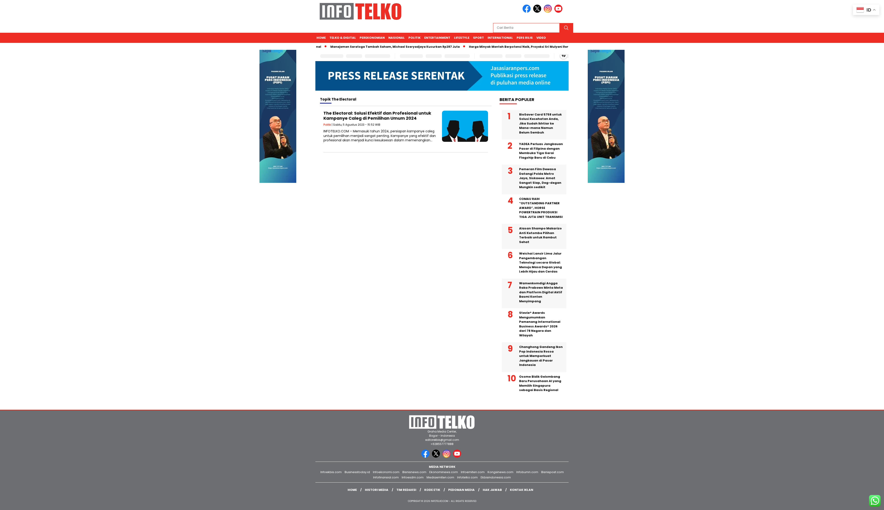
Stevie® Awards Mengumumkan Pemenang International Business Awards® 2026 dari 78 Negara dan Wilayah (539, 324)
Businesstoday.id (357, 472)
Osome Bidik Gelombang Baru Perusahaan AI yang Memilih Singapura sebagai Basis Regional (540, 383)
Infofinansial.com (386, 477)
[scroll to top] (854, 503)
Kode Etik (432, 490)
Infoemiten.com (473, 472)
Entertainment (437, 38)
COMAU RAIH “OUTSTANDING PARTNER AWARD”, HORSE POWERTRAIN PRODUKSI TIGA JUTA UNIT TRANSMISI (541, 208)
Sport (478, 38)
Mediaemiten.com (440, 477)
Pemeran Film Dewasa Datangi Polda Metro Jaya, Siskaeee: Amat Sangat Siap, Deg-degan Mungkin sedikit (540, 178)
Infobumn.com (527, 472)
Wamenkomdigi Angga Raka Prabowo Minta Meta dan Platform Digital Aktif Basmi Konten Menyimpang (541, 292)
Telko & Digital (342, 38)
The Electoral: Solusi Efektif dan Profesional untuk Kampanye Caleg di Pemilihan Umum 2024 (377, 115)
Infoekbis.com (331, 472)
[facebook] (527, 11)
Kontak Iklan (521, 490)
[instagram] (548, 11)
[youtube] (559, 11)
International (500, 38)
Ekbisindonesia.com (496, 477)
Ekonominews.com (443, 472)
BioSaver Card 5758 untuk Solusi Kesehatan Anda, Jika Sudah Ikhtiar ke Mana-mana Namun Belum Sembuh (540, 123)
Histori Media (376, 490)
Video (541, 38)
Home (321, 38)
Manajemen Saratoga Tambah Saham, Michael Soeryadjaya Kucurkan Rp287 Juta (380, 47)
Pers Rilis (525, 38)
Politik (414, 38)
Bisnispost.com (552, 472)
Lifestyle (461, 38)
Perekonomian (372, 38)
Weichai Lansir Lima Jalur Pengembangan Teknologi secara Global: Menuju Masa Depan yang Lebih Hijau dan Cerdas (540, 262)
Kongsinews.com (500, 472)
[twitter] (538, 11)
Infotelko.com (467, 477)
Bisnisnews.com (414, 472)
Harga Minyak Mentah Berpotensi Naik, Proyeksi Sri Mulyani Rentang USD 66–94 (517, 47)
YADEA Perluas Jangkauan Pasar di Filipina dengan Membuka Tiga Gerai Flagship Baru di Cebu (541, 151)
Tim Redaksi (406, 490)
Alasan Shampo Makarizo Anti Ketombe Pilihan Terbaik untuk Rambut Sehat (540, 235)
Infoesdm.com (413, 477)
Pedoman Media (461, 490)
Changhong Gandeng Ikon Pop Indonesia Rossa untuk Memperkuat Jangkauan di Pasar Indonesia (541, 356)
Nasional (396, 38)
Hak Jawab (492, 490)
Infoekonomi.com (386, 472)
